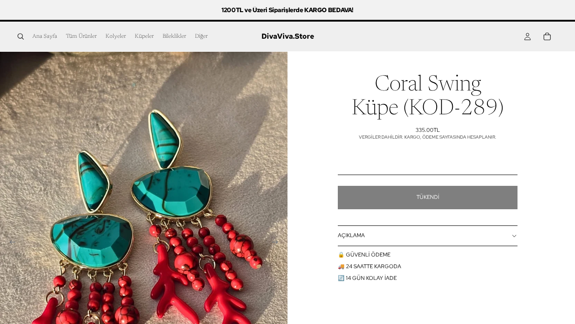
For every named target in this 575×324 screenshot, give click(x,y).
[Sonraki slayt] (278, 243)
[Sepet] (547, 36)
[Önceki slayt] (10, 243)
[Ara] (21, 36)
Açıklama (351, 235)
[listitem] (201, 36)
